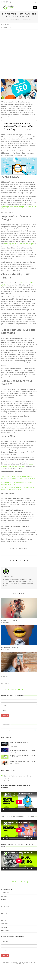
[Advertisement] (19, 56)
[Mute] (31, 810)
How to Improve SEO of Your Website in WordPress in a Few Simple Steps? (18, 126)
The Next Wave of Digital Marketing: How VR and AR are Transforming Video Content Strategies (23, 749)
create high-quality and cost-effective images (19, 244)
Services (3, 899)
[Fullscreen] (34, 810)
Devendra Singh (27, 19)
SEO (7, 19)
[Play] (4, 810)
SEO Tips (15, 548)
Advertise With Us (6, 917)
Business (4, 896)
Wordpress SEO (23, 548)
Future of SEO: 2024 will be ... (10, 647)
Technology (5, 892)
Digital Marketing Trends (24, 579)
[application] (19, 802)
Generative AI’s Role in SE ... (9, 620)
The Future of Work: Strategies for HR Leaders (22, 761)
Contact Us (5, 923)
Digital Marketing (7, 889)
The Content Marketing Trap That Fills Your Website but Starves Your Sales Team (22, 743)
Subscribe (4, 927)
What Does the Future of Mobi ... (11, 675)
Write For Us (5, 920)
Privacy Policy (5, 930)
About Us (4, 913)
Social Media (5, 906)
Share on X (30, 129)
